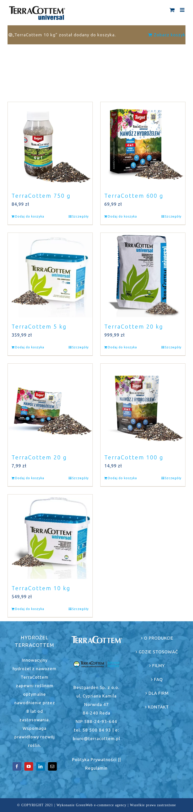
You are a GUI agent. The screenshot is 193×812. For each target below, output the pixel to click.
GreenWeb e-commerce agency (101, 805)
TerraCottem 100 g (133, 457)
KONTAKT (158, 706)
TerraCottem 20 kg (133, 326)
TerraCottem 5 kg (39, 326)
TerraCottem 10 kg (41, 588)
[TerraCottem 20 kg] (143, 275)
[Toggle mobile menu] (182, 10)
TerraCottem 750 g (41, 195)
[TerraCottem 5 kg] (50, 275)
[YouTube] (28, 766)
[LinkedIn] (40, 766)
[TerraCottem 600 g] (143, 144)
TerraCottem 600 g (133, 195)
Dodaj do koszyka (29, 216)
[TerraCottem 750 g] (50, 144)
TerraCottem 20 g (39, 457)
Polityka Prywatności (94, 759)
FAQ (158, 679)
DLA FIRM (159, 693)
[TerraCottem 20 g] (50, 406)
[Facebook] (17, 766)
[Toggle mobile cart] (172, 10)
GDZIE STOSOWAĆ (158, 651)
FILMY (158, 665)
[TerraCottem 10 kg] (50, 536)
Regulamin (96, 768)
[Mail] (52, 766)
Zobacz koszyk (169, 34)
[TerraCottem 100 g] (143, 406)
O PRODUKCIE (158, 638)
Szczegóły (80, 216)
